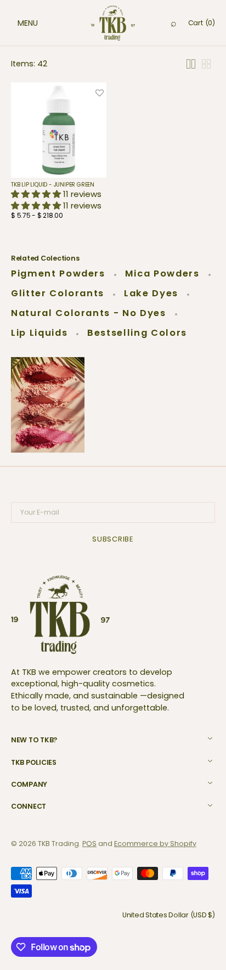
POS (89, 843)
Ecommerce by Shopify (155, 843)
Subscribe (113, 539)
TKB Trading (58, 843)
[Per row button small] (206, 64)
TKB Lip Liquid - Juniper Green (52, 184)
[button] (16, 23)
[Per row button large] (190, 64)
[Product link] (58, 153)
